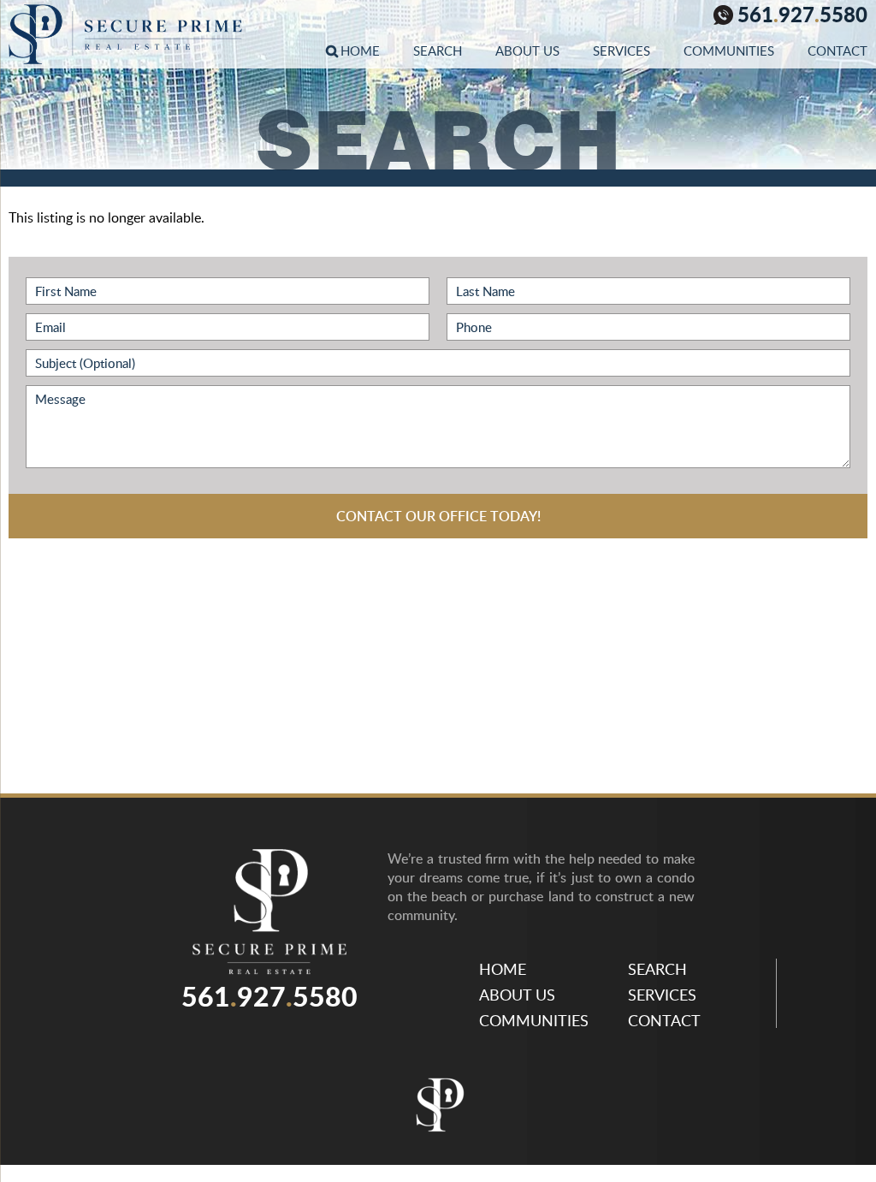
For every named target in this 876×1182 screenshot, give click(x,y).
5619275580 (802, 16)
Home (360, 50)
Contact (837, 50)
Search (437, 50)
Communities (729, 50)
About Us (527, 50)
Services (621, 50)
